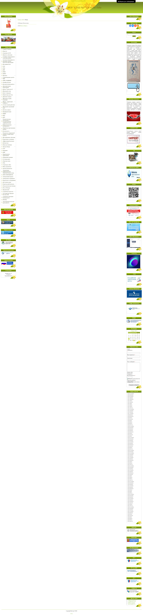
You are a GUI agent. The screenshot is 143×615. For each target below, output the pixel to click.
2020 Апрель (130, 445)
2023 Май (130, 475)
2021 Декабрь (130, 457)
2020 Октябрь (130, 451)
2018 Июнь (130, 421)
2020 (23, 19)
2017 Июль (130, 406)
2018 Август (130, 424)
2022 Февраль (130, 460)
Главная (72, 0)
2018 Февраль (130, 416)
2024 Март (130, 489)
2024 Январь (130, 487)
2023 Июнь (130, 477)
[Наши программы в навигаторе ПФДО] (134, 322)
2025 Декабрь (130, 511)
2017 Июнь (130, 404)
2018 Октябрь (130, 427)
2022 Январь (130, 458)
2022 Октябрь (130, 467)
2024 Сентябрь (131, 494)
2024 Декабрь (130, 498)
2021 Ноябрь (130, 455)
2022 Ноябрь (130, 468)
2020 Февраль (130, 444)
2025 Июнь (130, 504)
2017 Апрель (130, 402)
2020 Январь (130, 443)
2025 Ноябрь (130, 509)
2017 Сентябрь (131, 409)
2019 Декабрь (130, 441)
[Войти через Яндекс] (135, 26)
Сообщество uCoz (132, 601)
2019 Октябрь (130, 438)
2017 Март (130, 400)
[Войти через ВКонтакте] (133, 26)
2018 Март (130, 417)
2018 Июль (130, 423)
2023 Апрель (130, 474)
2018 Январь (130, 414)
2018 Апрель (130, 419)
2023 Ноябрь (130, 484)
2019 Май (130, 436)
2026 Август (130, 521)
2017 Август (130, 407)
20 (128, 338)
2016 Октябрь (130, 394)
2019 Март (130, 433)
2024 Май (130, 491)
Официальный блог (132, 600)
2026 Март (130, 514)
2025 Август (130, 505)
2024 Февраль (130, 488)
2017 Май (130, 403)
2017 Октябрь (130, 410)
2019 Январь (130, 430)
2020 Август (130, 448)
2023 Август (130, 480)
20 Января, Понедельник (23, 23)
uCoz (71, 613)
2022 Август (130, 464)
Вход (82, 0)
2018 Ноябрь (130, 428)
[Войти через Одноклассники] (138, 26)
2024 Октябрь (130, 495)
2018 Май (130, 420)
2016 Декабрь (130, 396)
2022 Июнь (130, 463)
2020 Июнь (130, 447)
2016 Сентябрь (131, 393)
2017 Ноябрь (130, 411)
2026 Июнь (130, 518)
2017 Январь (130, 397)
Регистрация (77, 0)
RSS (85, 0)
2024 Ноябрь (130, 497)
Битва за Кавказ (23, 25)
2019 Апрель (130, 434)
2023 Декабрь (130, 485)
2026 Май (130, 516)
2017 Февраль (130, 399)
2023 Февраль (130, 472)
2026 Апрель (130, 515)
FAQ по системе (131, 602)
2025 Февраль (130, 501)
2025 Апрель (130, 502)
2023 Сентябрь (131, 481)
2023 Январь (130, 471)
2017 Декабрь (130, 413)
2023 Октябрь (130, 482)
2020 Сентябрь (131, 450)
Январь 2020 (134, 330)
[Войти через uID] (130, 26)
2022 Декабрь (130, 470)
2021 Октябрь (130, 454)
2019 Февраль (130, 431)
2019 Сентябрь (131, 437)
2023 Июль (130, 478)
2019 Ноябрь (130, 440)
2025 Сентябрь (131, 506)
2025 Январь (130, 499)
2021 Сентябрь (131, 453)
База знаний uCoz (131, 604)
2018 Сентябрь (131, 426)
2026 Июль (130, 519)
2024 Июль (130, 492)
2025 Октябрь (130, 508)
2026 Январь (130, 512)
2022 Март (130, 461)
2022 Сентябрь (131, 465)
